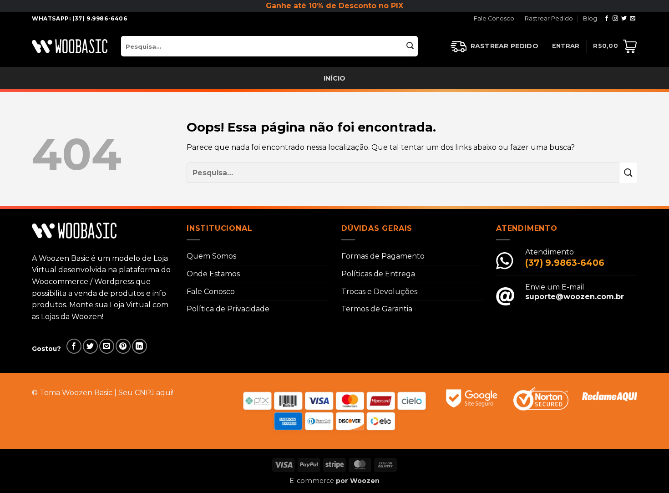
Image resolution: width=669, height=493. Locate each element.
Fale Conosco (494, 18)
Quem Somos (211, 256)
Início (335, 78)
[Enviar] (410, 46)
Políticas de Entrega (378, 273)
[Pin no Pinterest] (123, 346)
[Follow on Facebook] (606, 18)
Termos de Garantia (376, 309)
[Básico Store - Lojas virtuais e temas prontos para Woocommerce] (69, 46)
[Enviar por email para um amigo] (106, 346)
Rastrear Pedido (549, 18)
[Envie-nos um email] (632, 18)
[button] (566, 46)
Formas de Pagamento (383, 256)
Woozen (365, 481)
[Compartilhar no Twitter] (90, 346)
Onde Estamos (213, 273)
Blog (590, 18)
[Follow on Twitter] (624, 18)
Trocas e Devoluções (379, 291)
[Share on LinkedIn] (139, 346)
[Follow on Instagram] (615, 18)
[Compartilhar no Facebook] (73, 346)
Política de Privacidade (228, 309)
